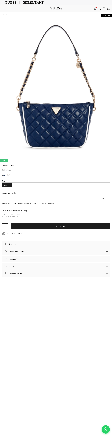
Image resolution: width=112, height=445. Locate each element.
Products (12, 165)
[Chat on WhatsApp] (106, 429)
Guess (4, 165)
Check (105, 198)
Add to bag (60, 226)
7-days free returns (14, 233)
